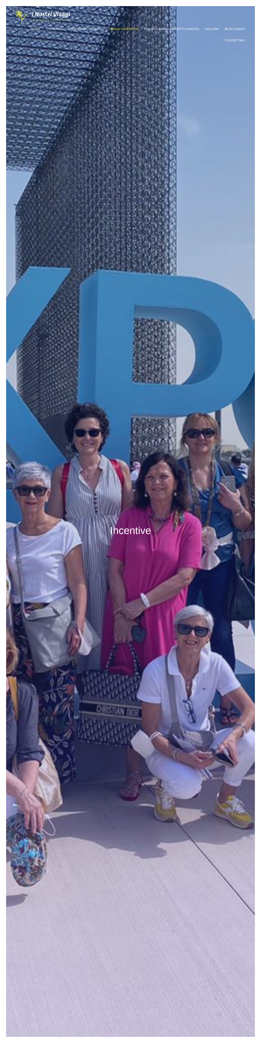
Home (35, 29)
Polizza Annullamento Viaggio (171, 29)
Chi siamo (54, 29)
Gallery (212, 29)
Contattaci (235, 40)
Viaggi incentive (124, 29)
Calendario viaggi (84, 29)
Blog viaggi (235, 29)
